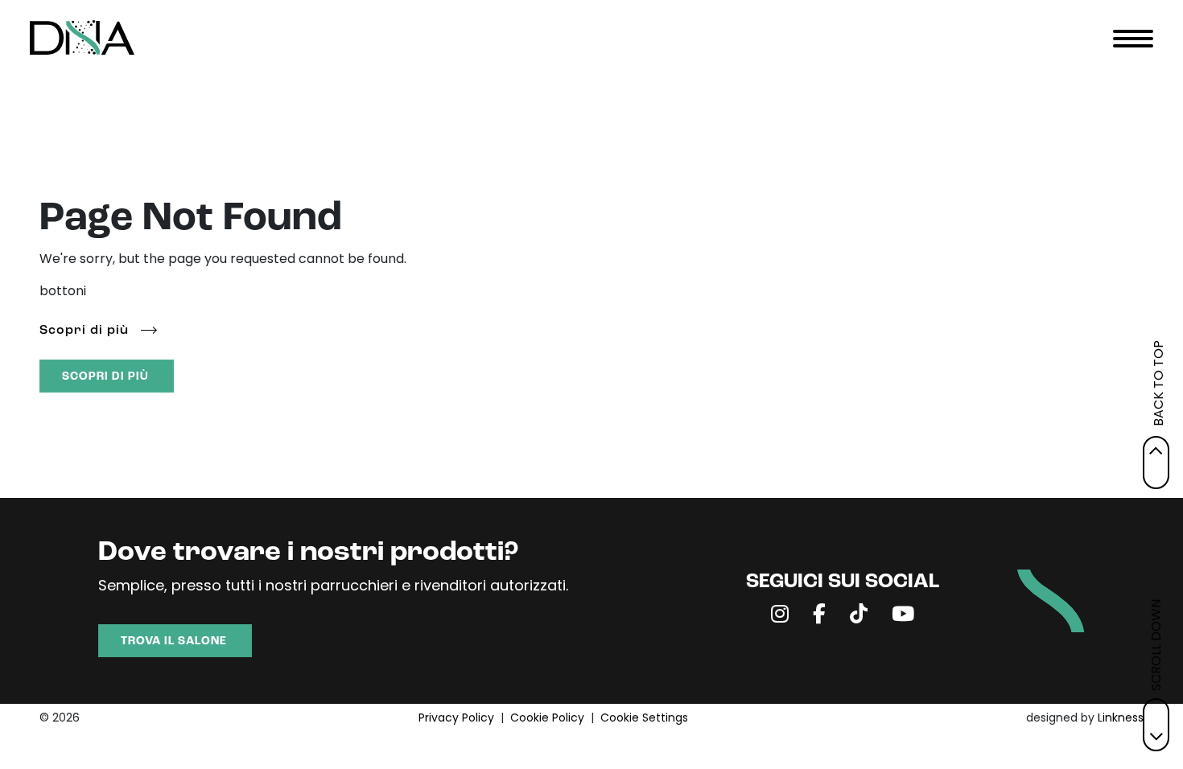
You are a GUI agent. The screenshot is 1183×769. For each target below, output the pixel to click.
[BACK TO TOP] (1156, 462)
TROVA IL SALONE (174, 641)
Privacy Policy (456, 719)
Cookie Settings (644, 719)
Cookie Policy (547, 719)
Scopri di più (84, 330)
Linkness (1121, 719)
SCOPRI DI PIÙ (105, 377)
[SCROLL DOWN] (1156, 725)
